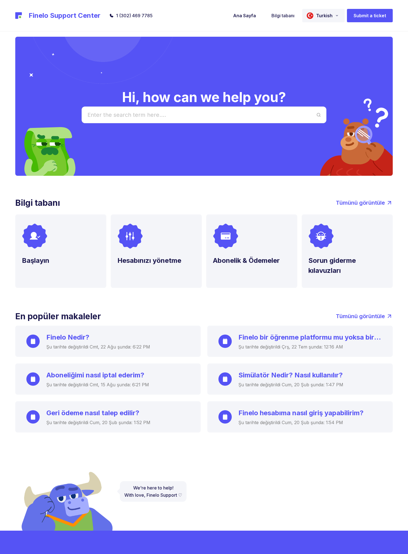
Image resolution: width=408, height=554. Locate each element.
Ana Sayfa (244, 15)
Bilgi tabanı (282, 15)
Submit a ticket (370, 15)
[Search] (318, 115)
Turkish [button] (324, 15)
